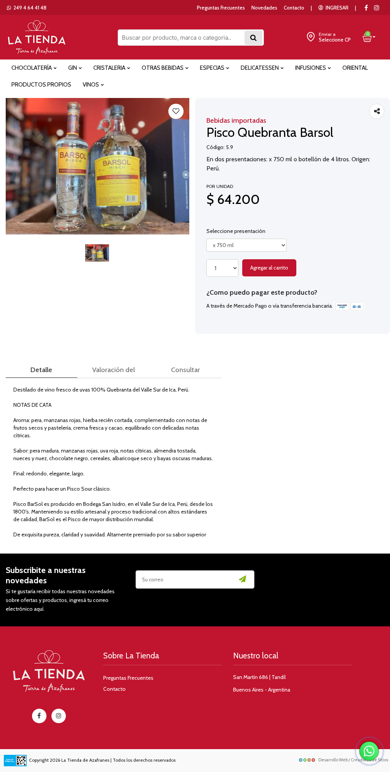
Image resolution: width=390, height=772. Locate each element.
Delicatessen (260, 67)
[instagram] (376, 7)
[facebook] (39, 716)
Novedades (264, 8)
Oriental (355, 67)
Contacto (294, 8)
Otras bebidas (163, 67)
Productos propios (41, 84)
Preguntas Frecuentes (221, 8)
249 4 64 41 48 (28, 8)
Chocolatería (32, 67)
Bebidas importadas (236, 120)
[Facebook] (366, 7)
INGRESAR (335, 8)
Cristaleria (109, 67)
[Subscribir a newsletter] (242, 579)
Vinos (91, 84)
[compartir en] (376, 111)
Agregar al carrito (269, 267)
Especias (212, 67)
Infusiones (311, 67)
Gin (73, 67)
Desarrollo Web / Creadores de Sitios (353, 759)
